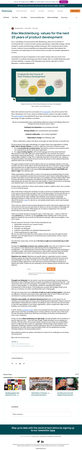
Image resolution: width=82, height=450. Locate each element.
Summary (64, 17)
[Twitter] (38, 441)
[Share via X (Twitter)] (16, 363)
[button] (76, 17)
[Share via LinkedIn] (20, 363)
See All (77, 374)
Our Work (24, 17)
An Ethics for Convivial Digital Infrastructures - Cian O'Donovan (65, 394)
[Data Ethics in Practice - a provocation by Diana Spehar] (41, 383)
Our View (15, 17)
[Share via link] (24, 363)
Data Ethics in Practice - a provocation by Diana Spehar (40, 394)
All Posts (6, 17)
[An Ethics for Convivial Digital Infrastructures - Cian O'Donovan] (67, 383)
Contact (56, 436)
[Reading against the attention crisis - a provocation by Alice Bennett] (15, 383)
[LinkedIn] (42, 441)
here (52, 430)
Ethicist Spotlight (52, 17)
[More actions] (70, 28)
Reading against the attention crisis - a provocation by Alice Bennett (12, 394)
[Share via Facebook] (12, 363)
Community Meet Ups (37, 17)
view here (62, 5)
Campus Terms (43, 436)
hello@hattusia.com (41, 448)
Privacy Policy (35, 436)
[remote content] (41, 271)
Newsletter (51, 436)
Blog (60, 436)
